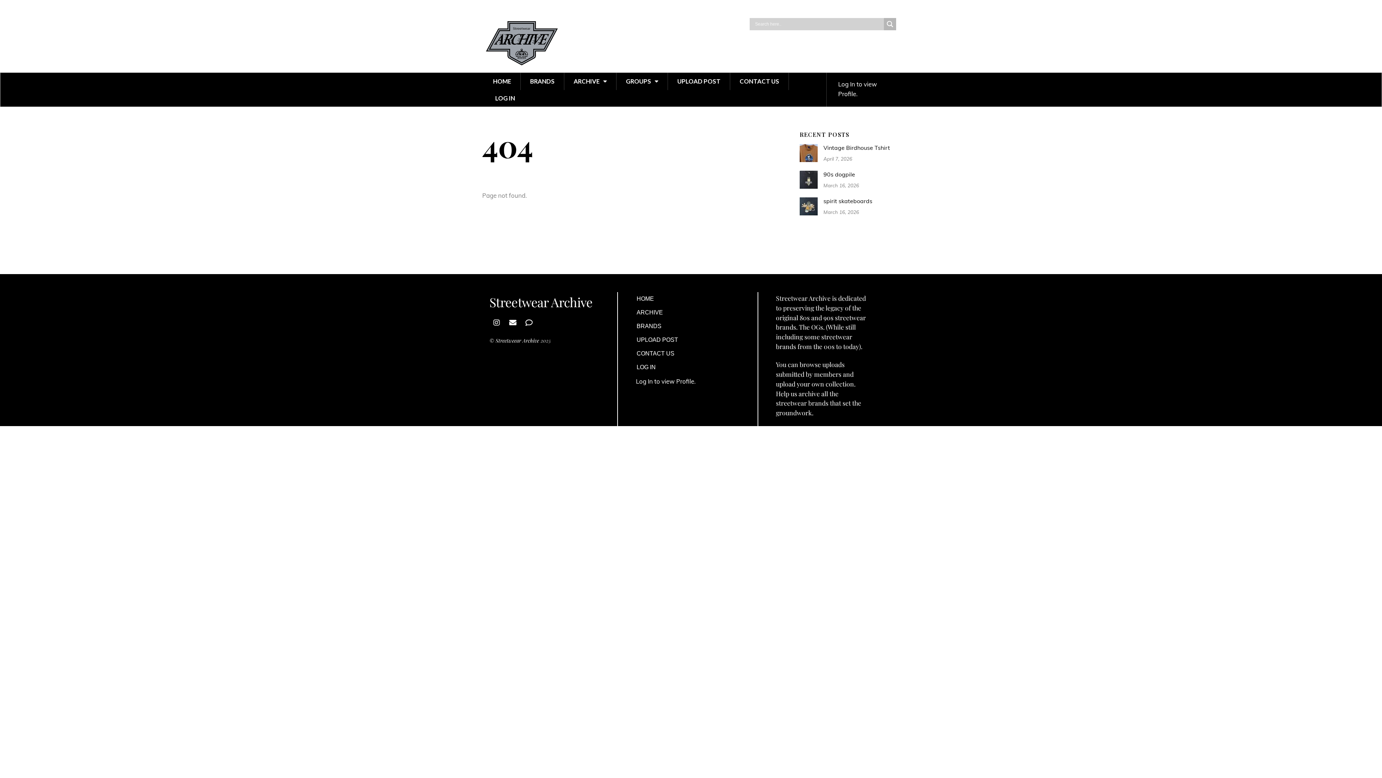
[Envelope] (513, 323)
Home (502, 81)
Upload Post (699, 81)
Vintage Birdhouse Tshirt (856, 147)
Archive (587, 81)
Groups (638, 81)
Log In (505, 98)
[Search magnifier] (890, 24)
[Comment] (529, 323)
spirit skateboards (847, 201)
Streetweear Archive (517, 340)
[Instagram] (496, 323)
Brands (542, 81)
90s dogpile (839, 174)
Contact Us (759, 81)
